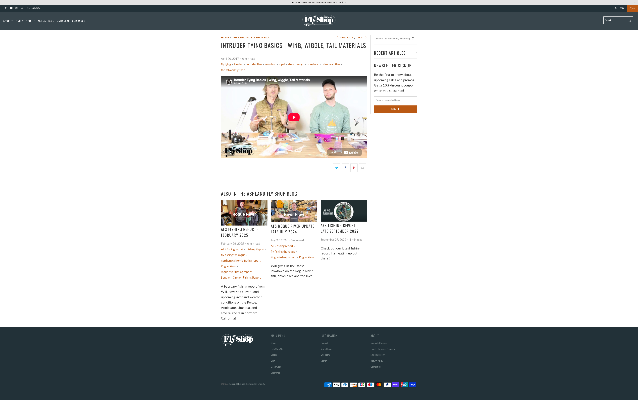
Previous (346, 37)
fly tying (226, 64)
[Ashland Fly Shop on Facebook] (5, 8)
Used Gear (63, 21)
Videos (42, 21)
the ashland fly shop (233, 70)
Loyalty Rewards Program (383, 349)
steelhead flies (331, 64)
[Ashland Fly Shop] (319, 20)
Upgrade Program (379, 343)
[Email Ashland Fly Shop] (21, 8)
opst (282, 64)
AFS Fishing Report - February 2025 (240, 232)
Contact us (376, 366)
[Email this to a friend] (362, 167)
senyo (300, 64)
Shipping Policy (378, 354)
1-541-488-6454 (33, 8)
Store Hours (326, 349)
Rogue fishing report (283, 257)
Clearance (78, 21)
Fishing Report (255, 249)
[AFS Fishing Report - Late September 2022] (344, 211)
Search (324, 360)
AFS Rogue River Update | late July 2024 (294, 229)
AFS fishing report (232, 249)
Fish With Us (24, 21)
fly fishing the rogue (233, 255)
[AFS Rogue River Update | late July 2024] (294, 211)
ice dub (238, 64)
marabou (270, 64)
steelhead (313, 64)
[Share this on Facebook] (345, 167)
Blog (51, 21)
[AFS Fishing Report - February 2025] (244, 213)
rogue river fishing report (236, 272)
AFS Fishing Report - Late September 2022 (340, 228)
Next (360, 37)
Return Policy (377, 360)
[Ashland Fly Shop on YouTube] (10, 8)
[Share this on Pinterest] (354, 167)
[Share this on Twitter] (336, 167)
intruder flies (254, 64)
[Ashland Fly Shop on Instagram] (16, 8)
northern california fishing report (241, 260)
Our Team (325, 354)
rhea (291, 64)
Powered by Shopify (255, 384)
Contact (324, 343)
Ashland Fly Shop (237, 384)
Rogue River (228, 266)
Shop (6, 21)
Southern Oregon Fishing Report (241, 277)
